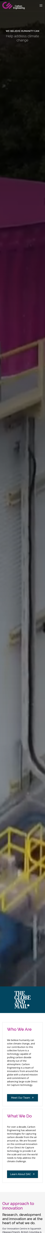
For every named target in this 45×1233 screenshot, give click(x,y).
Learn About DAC (20, 1174)
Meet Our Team (20, 1097)
